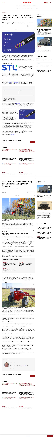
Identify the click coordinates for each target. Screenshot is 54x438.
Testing (32, 8)
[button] (2, 2)
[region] (27, 436)
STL (2, 55)
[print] (34, 195)
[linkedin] (16, 195)
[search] (4, 2)
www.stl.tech (12, 134)
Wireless (36, 8)
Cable (22, 8)
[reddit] (19, 195)
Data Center (18, 8)
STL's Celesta (17, 103)
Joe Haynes (4, 192)
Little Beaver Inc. (23, 365)
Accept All (50, 436)
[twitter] (18, 195)
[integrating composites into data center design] (44, 41)
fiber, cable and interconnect (13, 82)
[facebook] (15, 195)
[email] (21, 195)
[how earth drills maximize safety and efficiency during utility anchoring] (44, 23)
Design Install (27, 8)
